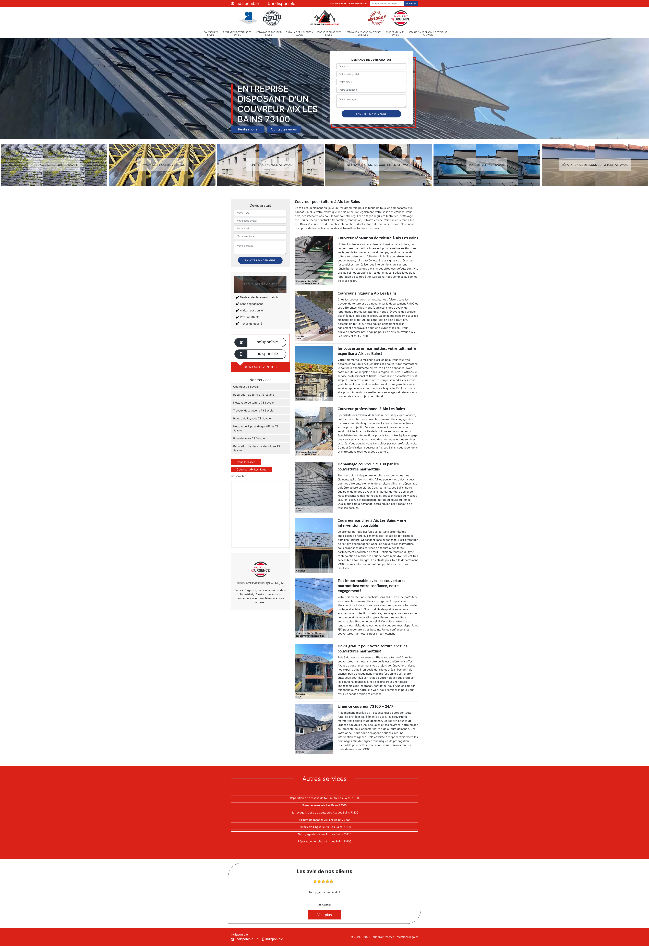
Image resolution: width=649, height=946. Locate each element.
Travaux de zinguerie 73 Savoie (299, 33)
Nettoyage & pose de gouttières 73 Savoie (363, 33)
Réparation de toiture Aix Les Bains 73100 (324, 841)
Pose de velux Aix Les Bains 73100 (324, 805)
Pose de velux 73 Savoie (395, 33)
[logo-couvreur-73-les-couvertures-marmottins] (324, 17)
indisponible (247, 3)
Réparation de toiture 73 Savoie (237, 33)
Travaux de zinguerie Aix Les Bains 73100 (324, 827)
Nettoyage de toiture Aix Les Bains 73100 (324, 834)
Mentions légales (407, 937)
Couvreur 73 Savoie (211, 33)
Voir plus (324, 915)
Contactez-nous (284, 129)
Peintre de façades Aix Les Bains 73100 (324, 819)
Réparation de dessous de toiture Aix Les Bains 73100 (324, 798)
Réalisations (247, 129)
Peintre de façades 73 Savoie (329, 33)
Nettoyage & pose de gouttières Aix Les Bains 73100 (324, 812)
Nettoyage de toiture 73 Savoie (269, 33)
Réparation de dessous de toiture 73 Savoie (427, 33)
